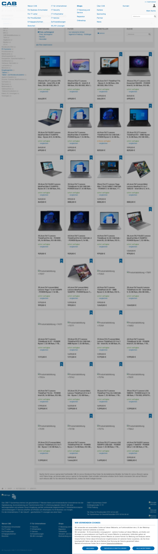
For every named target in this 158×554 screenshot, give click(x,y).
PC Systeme (7, 49)
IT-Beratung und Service (83, 11)
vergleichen (43, 91)
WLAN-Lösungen (58, 26)
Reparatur (81, 16)
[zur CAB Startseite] (9, 4)
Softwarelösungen (58, 22)
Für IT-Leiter (32, 14)
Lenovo (102, 33)
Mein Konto (151, 11)
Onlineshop (81, 20)
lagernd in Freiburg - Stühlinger (80, 34)
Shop (10, 488)
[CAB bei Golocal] (152, 510)
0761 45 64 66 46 (122, 514)
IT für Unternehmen (59, 6)
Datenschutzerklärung (114, 543)
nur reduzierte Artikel (76, 32)
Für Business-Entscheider (38, 10)
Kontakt (126, 6)
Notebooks (21, 488)
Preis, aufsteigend (46, 32)
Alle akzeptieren (143, 548)
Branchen (31, 26)
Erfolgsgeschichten (35, 22)
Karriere (100, 10)
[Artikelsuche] (155, 16)
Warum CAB (32, 6)
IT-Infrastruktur (57, 14)
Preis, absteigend (45, 34)
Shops (79, 6)
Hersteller (43, 39)
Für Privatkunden (34, 18)
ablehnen (90, 548)
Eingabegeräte (8, 70)
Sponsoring (101, 14)
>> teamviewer (150, 2)
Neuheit (42, 37)
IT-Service (55, 18)
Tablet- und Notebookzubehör (14, 75)
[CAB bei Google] (152, 503)
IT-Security (55, 10)
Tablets (5, 72)
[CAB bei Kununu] (152, 517)
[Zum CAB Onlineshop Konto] (154, 6)
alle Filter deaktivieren (44, 45)
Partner (100, 18)
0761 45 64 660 (112, 512)
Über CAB (101, 6)
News (99, 22)
